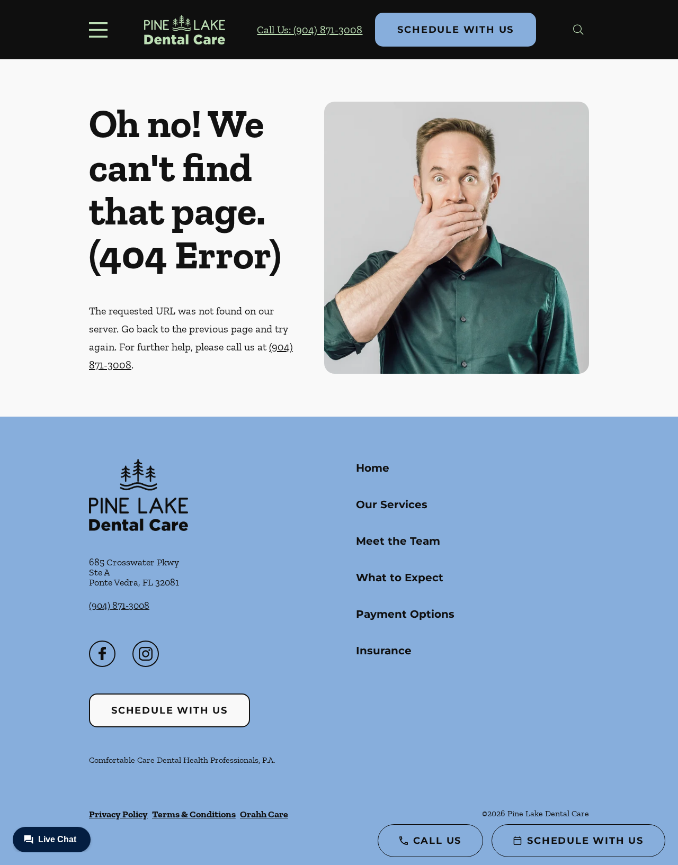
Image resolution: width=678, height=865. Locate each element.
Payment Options (405, 614)
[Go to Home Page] (184, 29)
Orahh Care (264, 814)
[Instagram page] (145, 654)
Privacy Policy (118, 814)
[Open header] (100, 29)
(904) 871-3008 (119, 605)
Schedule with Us (455, 29)
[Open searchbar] (578, 29)
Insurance (384, 650)
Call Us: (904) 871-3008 (309, 29)
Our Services (391, 504)
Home (372, 468)
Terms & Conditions (194, 814)
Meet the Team (398, 541)
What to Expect (399, 577)
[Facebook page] (102, 654)
